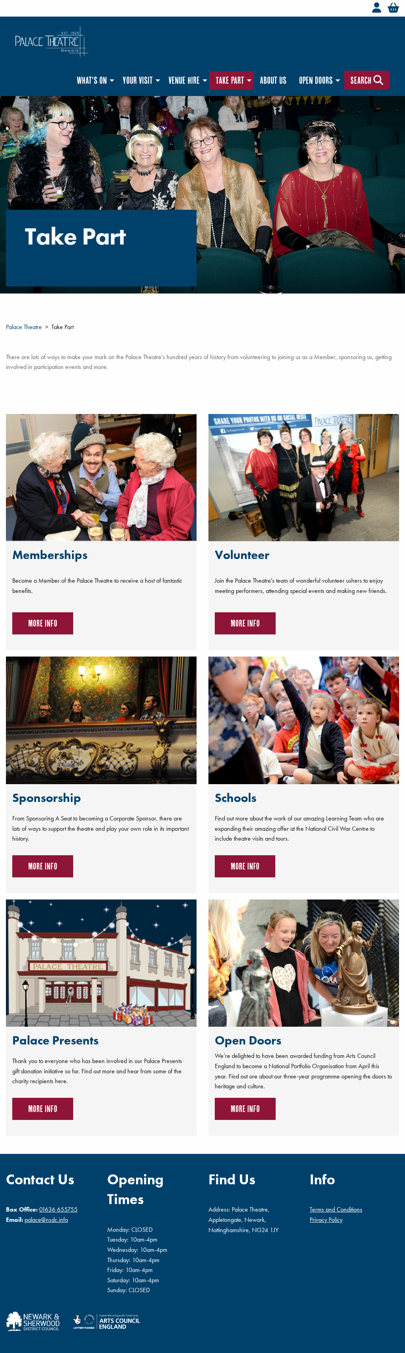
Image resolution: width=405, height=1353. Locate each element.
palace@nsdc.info (46, 1220)
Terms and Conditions (336, 1209)
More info (42, 623)
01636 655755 (58, 1209)
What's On (92, 80)
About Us (273, 80)
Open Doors (316, 80)
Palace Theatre (24, 327)
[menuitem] (93, 80)
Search (361, 80)
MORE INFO (245, 866)
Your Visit (138, 80)
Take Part (230, 80)
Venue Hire (184, 80)
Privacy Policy (326, 1220)
